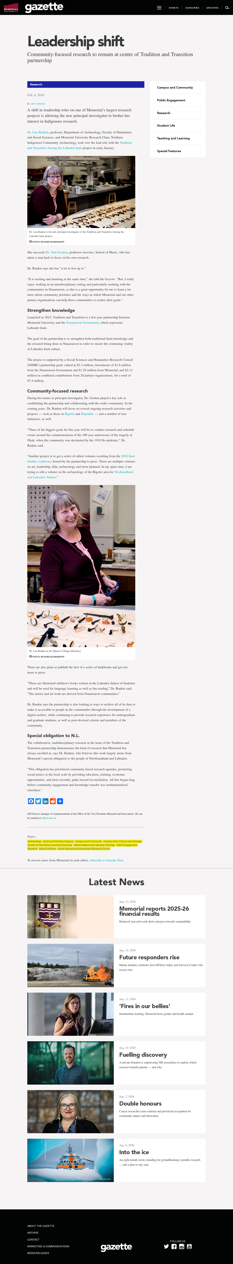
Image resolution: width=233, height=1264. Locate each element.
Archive (32, 1232)
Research (32, 848)
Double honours (140, 1103)
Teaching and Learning (173, 138)
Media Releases (38, 1253)
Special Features (169, 151)
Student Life (166, 125)
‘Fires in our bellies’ (144, 1006)
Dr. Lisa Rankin (37, 132)
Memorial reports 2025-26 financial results (154, 911)
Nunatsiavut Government (82, 322)
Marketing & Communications (48, 1246)
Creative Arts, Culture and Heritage (122, 841)
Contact (33, 1239)
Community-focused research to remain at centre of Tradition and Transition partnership (110, 57)
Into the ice (134, 1152)
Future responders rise (149, 957)
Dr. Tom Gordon (57, 252)
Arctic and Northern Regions (58, 841)
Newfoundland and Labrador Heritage (94, 845)
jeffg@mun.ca (49, 818)
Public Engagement (126, 845)
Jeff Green (38, 103)
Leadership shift (75, 41)
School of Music (47, 848)
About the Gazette (40, 1225)
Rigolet (69, 413)
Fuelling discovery (143, 1054)
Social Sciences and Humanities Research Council (84, 848)
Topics (31, 836)
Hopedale (87, 413)
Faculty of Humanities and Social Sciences (50, 845)
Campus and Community (88, 841)
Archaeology (34, 841)
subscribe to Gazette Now (106, 860)
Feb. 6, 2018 (35, 95)
